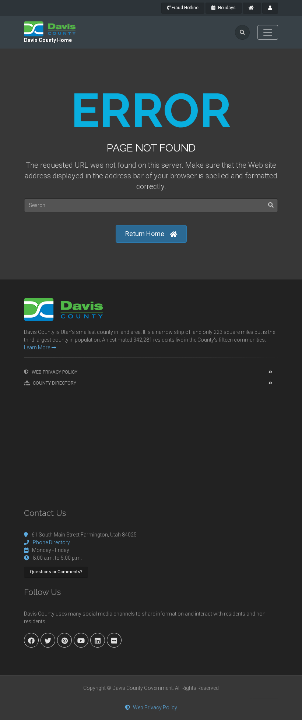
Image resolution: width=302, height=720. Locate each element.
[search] (242, 32)
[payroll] (270, 8)
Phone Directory (51, 542)
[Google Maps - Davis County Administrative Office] (151, 443)
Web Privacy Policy (54, 372)
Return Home (144, 234)
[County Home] (252, 8)
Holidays (226, 7)
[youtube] (81, 640)
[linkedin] (97, 640)
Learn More (37, 347)
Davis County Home (48, 40)
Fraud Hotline (185, 7)
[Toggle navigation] (267, 32)
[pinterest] (64, 640)
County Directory (54, 383)
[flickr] (114, 640)
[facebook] (31, 640)
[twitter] (48, 640)
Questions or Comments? (56, 571)
